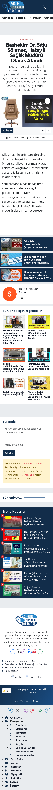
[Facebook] (12, 651)
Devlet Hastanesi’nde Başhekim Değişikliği (13, 393)
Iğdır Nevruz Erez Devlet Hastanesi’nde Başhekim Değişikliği (38, 366)
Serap (22, 292)
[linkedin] (47, 710)
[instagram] (25, 710)
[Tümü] (49, 497)
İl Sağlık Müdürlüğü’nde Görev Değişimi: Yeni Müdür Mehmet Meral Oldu (14, 367)
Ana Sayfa (16, 717)
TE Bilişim (34, 701)
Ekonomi (21, 18)
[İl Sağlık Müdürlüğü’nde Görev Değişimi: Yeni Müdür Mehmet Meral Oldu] (14, 355)
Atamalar (35, 18)
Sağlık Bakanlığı (26, 664)
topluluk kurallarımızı (32, 463)
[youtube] (32, 710)
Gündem (7, 18)
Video (14, 763)
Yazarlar (15, 766)
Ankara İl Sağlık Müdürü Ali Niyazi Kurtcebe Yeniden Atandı (37, 334)
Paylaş (9, 130)
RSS (8, 690)
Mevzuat (9, 667)
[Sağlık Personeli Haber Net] (13, 7)
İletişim (14, 785)
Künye (14, 781)
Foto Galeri (17, 759)
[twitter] (17, 710)
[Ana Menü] (48, 7)
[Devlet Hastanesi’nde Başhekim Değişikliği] (14, 383)
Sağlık (35, 660)
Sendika (43, 664)
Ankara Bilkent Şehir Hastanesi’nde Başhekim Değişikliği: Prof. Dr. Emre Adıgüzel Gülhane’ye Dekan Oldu (13, 337)
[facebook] (10, 710)
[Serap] (10, 294)
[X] (18, 651)
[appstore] (18, 677)
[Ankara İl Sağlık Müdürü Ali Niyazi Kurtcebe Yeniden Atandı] (39, 321)
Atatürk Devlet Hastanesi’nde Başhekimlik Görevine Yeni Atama (39, 395)
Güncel (48, 18)
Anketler (15, 778)
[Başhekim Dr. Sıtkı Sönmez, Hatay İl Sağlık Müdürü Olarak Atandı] (26, 111)
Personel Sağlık (26, 474)
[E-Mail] (21, 298)
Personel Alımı (25, 667)
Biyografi (16, 774)
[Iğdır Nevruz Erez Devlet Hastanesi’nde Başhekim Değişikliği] (39, 355)
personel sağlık (24, 755)
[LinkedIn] (29, 651)
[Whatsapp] (40, 651)
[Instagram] (23, 651)
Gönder (9, 453)
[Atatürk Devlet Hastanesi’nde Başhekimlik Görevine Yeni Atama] (39, 383)
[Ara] (44, 7)
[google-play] (33, 677)
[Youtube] (34, 651)
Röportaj (15, 770)
